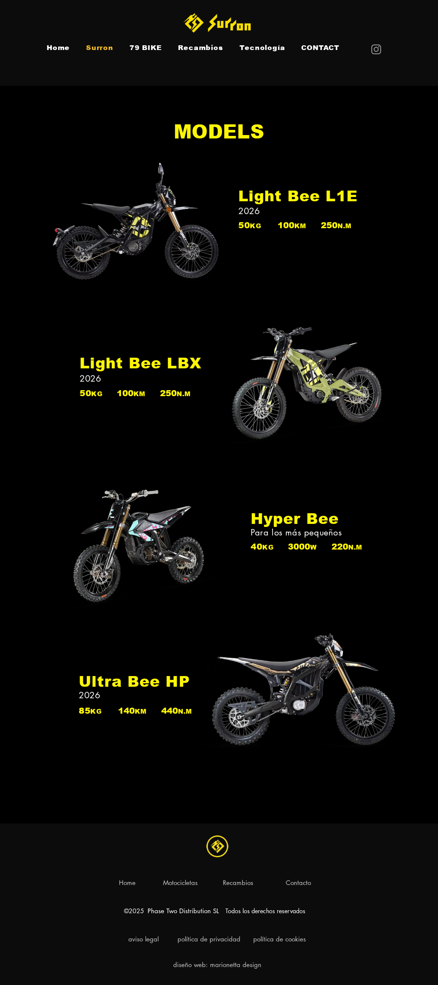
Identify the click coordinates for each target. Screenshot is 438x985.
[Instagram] (376, 49)
